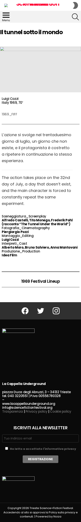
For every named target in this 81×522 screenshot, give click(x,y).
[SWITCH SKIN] (75, 5)
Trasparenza (12, 411)
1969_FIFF (9, 114)
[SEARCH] (75, 16)
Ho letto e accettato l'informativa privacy (43, 449)
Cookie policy (60, 411)
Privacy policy (36, 411)
